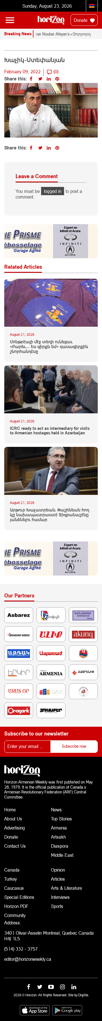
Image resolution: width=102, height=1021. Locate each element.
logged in (52, 191)
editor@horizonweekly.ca (27, 959)
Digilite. (83, 995)
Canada (12, 869)
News (56, 809)
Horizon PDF (16, 906)
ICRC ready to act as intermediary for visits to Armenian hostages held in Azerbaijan (50, 431)
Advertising (14, 827)
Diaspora (59, 846)
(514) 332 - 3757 (21, 948)
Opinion (58, 869)
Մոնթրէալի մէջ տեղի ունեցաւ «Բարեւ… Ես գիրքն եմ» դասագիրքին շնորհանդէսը (49, 346)
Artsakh (58, 836)
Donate (81, 20)
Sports (57, 906)
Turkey (10, 879)
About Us (13, 818)
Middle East (62, 855)
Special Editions (19, 897)
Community (15, 915)
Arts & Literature (66, 888)
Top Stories (61, 818)
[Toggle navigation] (10, 20)
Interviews (60, 897)
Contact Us (15, 846)
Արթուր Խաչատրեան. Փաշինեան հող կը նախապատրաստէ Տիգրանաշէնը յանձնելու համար (49, 515)
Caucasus (14, 888)
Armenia (59, 827)
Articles (58, 879)
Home (10, 809)
